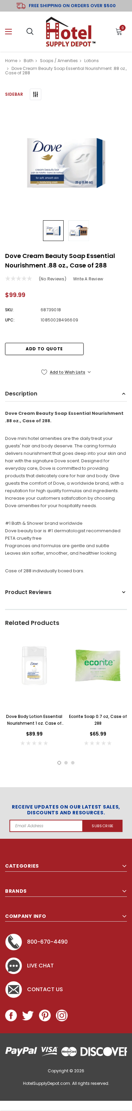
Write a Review (88, 279)
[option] (66, 162)
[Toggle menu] (8, 31)
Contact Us (45, 989)
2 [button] (66, 762)
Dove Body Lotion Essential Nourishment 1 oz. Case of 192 (34, 720)
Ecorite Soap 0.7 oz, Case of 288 (98, 720)
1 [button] (59, 762)
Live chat (40, 965)
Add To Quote (44, 349)
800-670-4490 (47, 942)
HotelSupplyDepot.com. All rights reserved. (66, 1083)
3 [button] (72, 762)
